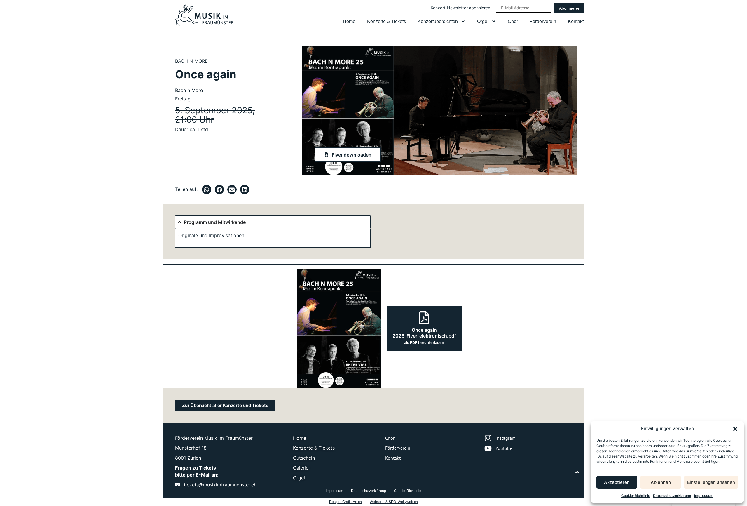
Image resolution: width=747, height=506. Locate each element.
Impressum (703, 495)
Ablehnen (661, 482)
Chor (513, 21)
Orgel (482, 21)
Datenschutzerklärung (672, 495)
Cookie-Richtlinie (635, 495)
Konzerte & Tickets (386, 21)
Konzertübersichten (438, 21)
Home (349, 21)
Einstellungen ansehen (711, 482)
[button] (735, 429)
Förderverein (543, 21)
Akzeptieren (617, 482)
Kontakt (576, 21)
